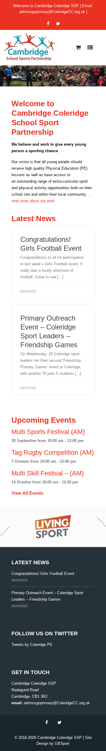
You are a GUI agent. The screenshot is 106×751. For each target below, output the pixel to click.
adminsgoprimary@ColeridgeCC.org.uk (52, 11)
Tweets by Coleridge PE (31, 644)
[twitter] (58, 24)
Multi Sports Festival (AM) (48, 431)
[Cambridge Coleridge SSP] (31, 47)
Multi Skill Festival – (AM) (47, 473)
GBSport (62, 743)
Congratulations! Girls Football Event (42, 573)
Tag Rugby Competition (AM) (52, 452)
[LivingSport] (53, 526)
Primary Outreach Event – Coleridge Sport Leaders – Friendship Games (47, 596)
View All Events (27, 493)
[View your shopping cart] (78, 47)
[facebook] (48, 24)
